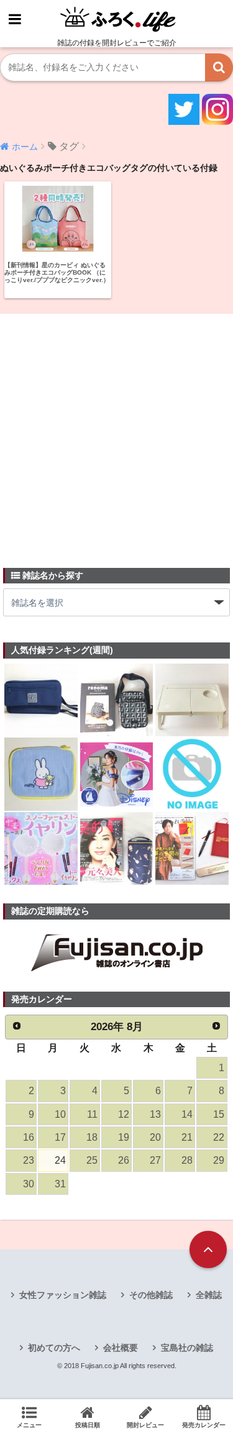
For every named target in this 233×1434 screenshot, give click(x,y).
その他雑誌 (151, 1295)
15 (218, 1114)
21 (187, 1137)
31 (60, 1184)
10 (60, 1114)
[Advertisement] (116, 433)
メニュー (29, 1425)
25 (92, 1160)
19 (123, 1137)
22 (218, 1137)
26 (123, 1160)
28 (187, 1160)
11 (92, 1114)
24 (60, 1160)
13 (155, 1114)
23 (28, 1160)
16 (28, 1137)
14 (187, 1114)
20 (155, 1137)
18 (92, 1137)
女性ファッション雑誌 (62, 1295)
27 (155, 1160)
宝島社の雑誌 (187, 1348)
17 (60, 1137)
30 (28, 1184)
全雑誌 (209, 1295)
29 (218, 1160)
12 (123, 1114)
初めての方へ (54, 1348)
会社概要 (120, 1348)
